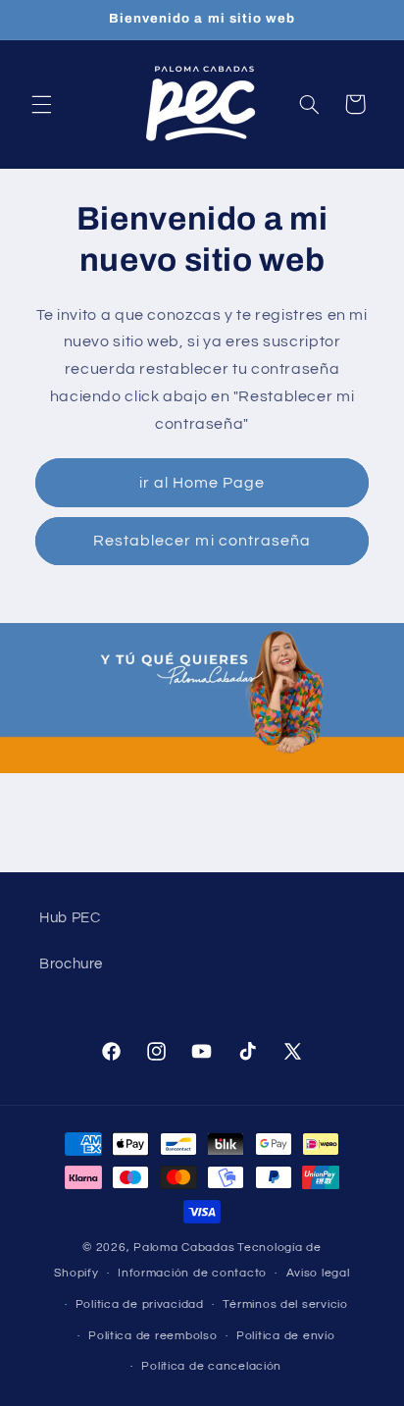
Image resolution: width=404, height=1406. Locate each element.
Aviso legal (318, 1273)
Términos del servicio (285, 1304)
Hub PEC (69, 918)
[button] (41, 104)
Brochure (71, 964)
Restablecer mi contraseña (202, 540)
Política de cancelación (211, 1366)
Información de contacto (192, 1273)
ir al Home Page (202, 483)
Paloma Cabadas (183, 1247)
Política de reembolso (152, 1335)
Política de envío (285, 1335)
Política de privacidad (140, 1304)
